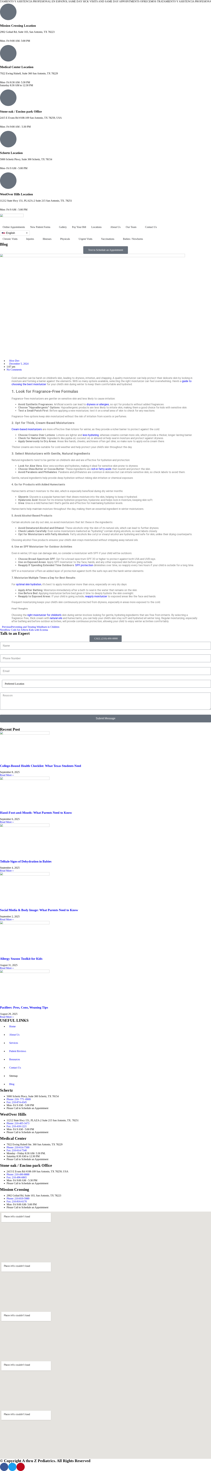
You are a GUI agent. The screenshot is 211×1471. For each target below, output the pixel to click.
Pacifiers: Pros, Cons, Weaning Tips (24, 1007)
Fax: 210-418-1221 (10, 206)
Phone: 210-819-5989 (11, 34)
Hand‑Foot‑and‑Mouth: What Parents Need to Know (36, 812)
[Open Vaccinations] (116, 239)
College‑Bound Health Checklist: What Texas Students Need (40, 766)
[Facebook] (4, 1467)
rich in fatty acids (101, 469)
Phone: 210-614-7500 (11, 76)
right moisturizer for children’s (44, 615)
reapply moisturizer (96, 596)
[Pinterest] (20, 1467)
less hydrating (91, 435)
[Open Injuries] (36, 239)
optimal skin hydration (28, 584)
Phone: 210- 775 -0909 (12, 162)
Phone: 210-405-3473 (11, 203)
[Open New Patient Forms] (52, 227)
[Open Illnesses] (53, 239)
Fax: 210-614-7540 (10, 79)
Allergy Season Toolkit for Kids (21, 958)
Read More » (7, 775)
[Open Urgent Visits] (94, 239)
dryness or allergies (98, 404)
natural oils (56, 618)
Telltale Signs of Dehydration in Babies (25, 861)
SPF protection (84, 565)
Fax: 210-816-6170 (10, 37)
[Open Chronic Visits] (19, 239)
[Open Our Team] (138, 227)
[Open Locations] (103, 227)
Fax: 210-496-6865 (10, 123)
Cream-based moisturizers (27, 429)
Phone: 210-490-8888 (11, 120)
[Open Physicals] (72, 239)
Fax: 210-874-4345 (10, 165)
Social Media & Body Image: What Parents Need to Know (39, 910)
